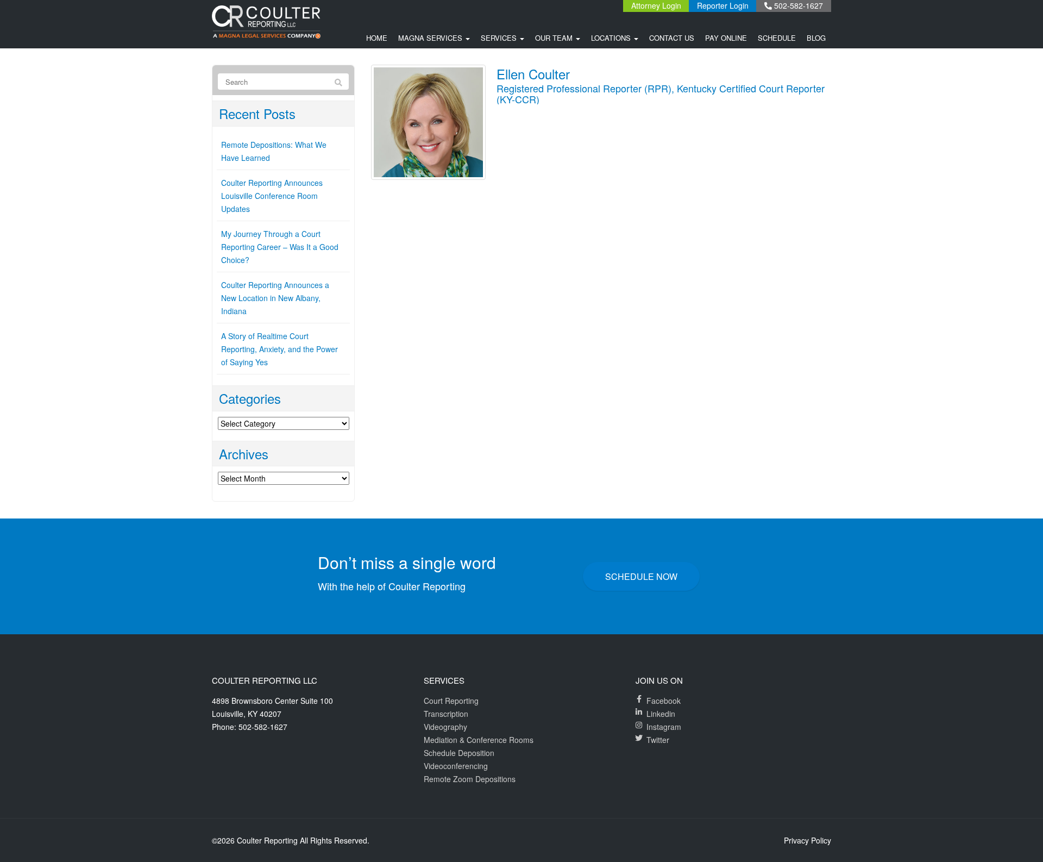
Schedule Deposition (459, 752)
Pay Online (726, 38)
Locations (612, 38)
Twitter (657, 739)
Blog (816, 38)
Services (500, 38)
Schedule (777, 38)
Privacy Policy (807, 840)
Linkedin (660, 713)
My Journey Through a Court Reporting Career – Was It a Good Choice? (279, 246)
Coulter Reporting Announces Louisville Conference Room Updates (272, 195)
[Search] (338, 82)
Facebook (663, 700)
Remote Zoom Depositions (470, 778)
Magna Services (431, 38)
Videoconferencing (456, 765)
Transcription (446, 713)
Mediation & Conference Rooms (478, 739)
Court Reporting (451, 700)
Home (376, 38)
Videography (445, 726)
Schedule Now (641, 576)
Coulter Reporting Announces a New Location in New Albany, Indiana (275, 297)
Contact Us (671, 38)
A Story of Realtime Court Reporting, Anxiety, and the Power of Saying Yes (279, 348)
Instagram (663, 726)
